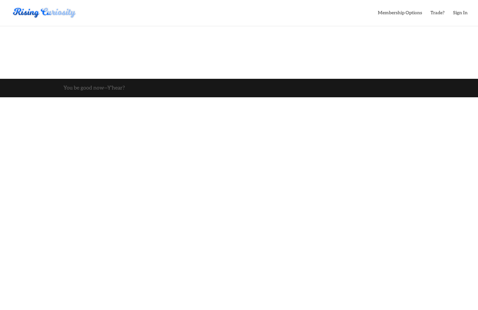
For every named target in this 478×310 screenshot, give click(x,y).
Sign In (460, 13)
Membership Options (400, 13)
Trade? (438, 13)
